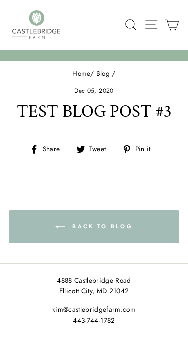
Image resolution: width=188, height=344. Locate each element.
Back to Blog (101, 226)
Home (81, 73)
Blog (103, 73)
